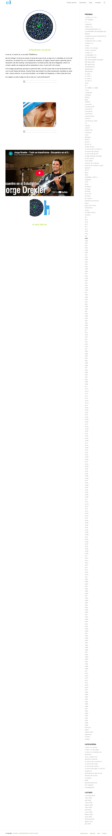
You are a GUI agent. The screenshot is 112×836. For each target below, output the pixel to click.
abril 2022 (88, 810)
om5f (86, 469)
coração (87, 125)
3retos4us (15, 833)
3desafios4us (89, 69)
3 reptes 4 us (89, 43)
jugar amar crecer (90, 205)
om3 (86, 424)
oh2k (86, 250)
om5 (86, 462)
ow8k (86, 704)
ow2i (86, 586)
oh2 (86, 236)
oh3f (86, 262)
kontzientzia (89, 208)
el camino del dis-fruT (92, 154)
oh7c (86, 332)
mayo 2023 (88, 798)
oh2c (86, 238)
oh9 (86, 367)
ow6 (86, 652)
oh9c (86, 370)
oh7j (86, 342)
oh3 (86, 255)
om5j (86, 473)
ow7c (86, 673)
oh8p (86, 365)
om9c (86, 539)
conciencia (88, 104)
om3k (86, 438)
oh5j (86, 304)
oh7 (86, 330)
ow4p (86, 631)
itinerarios (88, 186)
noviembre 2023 (90, 795)
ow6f (86, 659)
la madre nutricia (90, 212)
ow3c (86, 598)
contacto (87, 118)
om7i (86, 509)
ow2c (86, 579)
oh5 (86, 292)
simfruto (87, 737)
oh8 (86, 349)
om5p (86, 478)
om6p (86, 497)
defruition (88, 137)
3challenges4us (90, 67)
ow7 (86, 671)
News (86, 780)
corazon (87, 128)
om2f (86, 412)
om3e (86, 429)
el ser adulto (89, 161)
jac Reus (87, 196)
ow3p (86, 612)
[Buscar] (104, 2)
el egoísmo (88, 771)
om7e (86, 504)
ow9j (86, 720)
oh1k (86, 231)
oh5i (86, 302)
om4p (86, 459)
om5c (86, 464)
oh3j (86, 266)
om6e (86, 485)
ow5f (86, 640)
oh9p (86, 384)
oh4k (86, 288)
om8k (86, 532)
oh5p (86, 309)
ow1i (86, 567)
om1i (86, 396)
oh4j (86, 285)
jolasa (87, 203)
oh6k (86, 325)
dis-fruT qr (88, 144)
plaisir (87, 730)
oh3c (86, 257)
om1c (86, 389)
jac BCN (87, 191)
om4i (86, 452)
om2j (86, 417)
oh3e (86, 259)
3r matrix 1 (88, 76)
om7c (86, 502)
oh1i (86, 226)
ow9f (86, 715)
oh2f (86, 243)
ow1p (86, 574)
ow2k (86, 591)
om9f (86, 544)
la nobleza (88, 778)
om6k (86, 495)
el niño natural (89, 158)
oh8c (86, 351)
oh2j (86, 248)
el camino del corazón (92, 151)
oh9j (86, 379)
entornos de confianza (92, 163)
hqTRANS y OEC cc (91, 177)
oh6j (86, 323)
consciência (88, 111)
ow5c (86, 636)
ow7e (86, 676)
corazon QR (88, 130)
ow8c (86, 692)
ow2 (86, 577)
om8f (86, 525)
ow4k (86, 629)
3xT (86, 85)
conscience (88, 109)
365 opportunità (90, 64)
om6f (86, 487)
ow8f (86, 697)
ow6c (86, 654)
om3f (86, 431)
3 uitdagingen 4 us (90, 55)
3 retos (87, 45)
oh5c (86, 295)
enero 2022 (88, 817)
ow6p (86, 668)
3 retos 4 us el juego (91, 48)
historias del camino (91, 775)
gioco (86, 172)
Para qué (88, 727)
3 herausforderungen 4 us (93, 29)
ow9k (86, 723)
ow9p (86, 725)
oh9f (86, 375)
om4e (86, 447)
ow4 (86, 614)
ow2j (86, 589)
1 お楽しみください (91, 17)
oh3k (86, 269)
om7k (86, 513)
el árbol (87, 739)
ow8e (86, 694)
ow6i (86, 661)
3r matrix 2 (88, 78)
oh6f (86, 318)
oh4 (86, 273)
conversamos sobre (91, 121)
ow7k (86, 685)
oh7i (86, 339)
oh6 (86, 311)
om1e (86, 391)
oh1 (86, 217)
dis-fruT (87, 142)
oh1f (86, 224)
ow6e (86, 657)
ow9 (86, 708)
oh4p (86, 290)
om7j (86, 511)
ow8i (86, 699)
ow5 (86, 633)
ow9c (86, 711)
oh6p (86, 328)
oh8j (86, 360)
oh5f (86, 299)
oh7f (86, 337)
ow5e (86, 638)
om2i (86, 415)
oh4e (86, 278)
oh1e (86, 222)
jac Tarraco (88, 198)
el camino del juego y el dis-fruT (95, 768)
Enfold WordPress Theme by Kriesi (28, 833)
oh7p (86, 346)
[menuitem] (71, 2)
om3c (86, 426)
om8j (86, 530)
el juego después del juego (93, 156)
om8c (86, 520)
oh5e (86, 297)
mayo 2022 (88, 807)
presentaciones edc (91, 783)
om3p (86, 440)
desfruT (87, 139)
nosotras (87, 215)
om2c (86, 407)
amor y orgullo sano (91, 757)
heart (86, 175)
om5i (86, 471)
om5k (86, 476)
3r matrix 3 (88, 81)
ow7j (86, 683)
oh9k (86, 382)
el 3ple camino (89, 147)
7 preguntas (88, 92)
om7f (86, 506)
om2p (86, 422)
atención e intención (91, 759)
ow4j (86, 626)
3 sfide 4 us (88, 53)
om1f (86, 393)
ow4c (86, 617)
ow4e (86, 619)
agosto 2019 (89, 821)
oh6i (86, 320)
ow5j (86, 645)
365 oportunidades (90, 57)
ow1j (86, 570)
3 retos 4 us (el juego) (92, 750)
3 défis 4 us (88, 27)
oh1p (86, 233)
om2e (86, 410)
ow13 (86, 558)
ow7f (86, 678)
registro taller (89, 732)
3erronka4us (89, 71)
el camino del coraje (91, 764)
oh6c (86, 313)
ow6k (86, 666)
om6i (86, 490)
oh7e (86, 335)
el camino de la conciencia (93, 149)
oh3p (86, 271)
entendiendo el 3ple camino (93, 773)
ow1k (86, 572)
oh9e (86, 372)
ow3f (86, 603)
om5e (86, 466)
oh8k (86, 363)
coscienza (88, 132)
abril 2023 (88, 800)
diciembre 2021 (89, 819)
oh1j (86, 229)
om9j (86, 549)
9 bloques (88, 95)
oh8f (86, 356)
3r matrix (87, 74)
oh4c (86, 276)
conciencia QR (89, 107)
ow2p (86, 593)
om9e (86, 542)
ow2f (86, 584)
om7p (86, 516)
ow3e (86, 600)
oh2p (86, 252)
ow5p (86, 650)
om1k (86, 400)
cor (86, 123)
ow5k (86, 647)
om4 (86, 443)
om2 (86, 405)
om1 (86, 386)
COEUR (87, 102)
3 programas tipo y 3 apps (93, 41)
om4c (86, 445)
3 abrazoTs (88, 24)
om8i (86, 527)
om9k (86, 551)
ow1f (86, 565)
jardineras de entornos (92, 201)
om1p (86, 403)
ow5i (86, 643)
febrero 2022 (89, 814)
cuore (86, 135)
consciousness (89, 116)
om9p (86, 553)
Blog (86, 100)
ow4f (86, 621)
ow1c (86, 560)
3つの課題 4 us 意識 (91, 88)
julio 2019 (88, 824)
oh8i (86, 358)
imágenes (88, 179)
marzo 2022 (88, 812)
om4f (86, 450)
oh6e (86, 316)
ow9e (86, 713)
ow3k (86, 610)
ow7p (86, 687)
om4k (86, 457)
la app (87, 210)
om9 (86, 537)
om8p (86, 534)
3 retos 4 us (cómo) (91, 747)
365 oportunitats (90, 62)
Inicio (86, 182)
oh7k (86, 344)
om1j (86, 398)
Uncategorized (89, 787)
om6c (86, 483)
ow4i (86, 624)
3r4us (86, 83)
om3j (86, 436)
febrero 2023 (89, 805)
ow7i (86, 680)
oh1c (86, 219)
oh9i (86, 377)
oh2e (86, 241)
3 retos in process (90, 50)
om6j (86, 492)
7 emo (87, 90)
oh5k (86, 306)
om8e (86, 523)
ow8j (86, 701)
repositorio (88, 734)
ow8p (86, 706)
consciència (88, 114)
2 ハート (87, 22)
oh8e (86, 353)
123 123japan (89, 20)
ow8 (86, 690)
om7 (86, 499)
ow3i (86, 605)
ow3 (86, 596)
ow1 (86, 556)
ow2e (86, 581)
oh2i (86, 245)
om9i (86, 546)
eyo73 (87, 170)
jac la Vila (88, 194)
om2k (86, 419)
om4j (86, 455)
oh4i (86, 283)
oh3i (86, 264)
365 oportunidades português (94, 60)
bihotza (87, 97)
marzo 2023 (88, 802)
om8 (86, 518)
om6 (86, 480)
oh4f (86, 280)
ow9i (86, 718)
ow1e (86, 563)
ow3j (86, 607)
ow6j (86, 664)
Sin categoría (89, 785)
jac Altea (87, 189)
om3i (86, 433)
